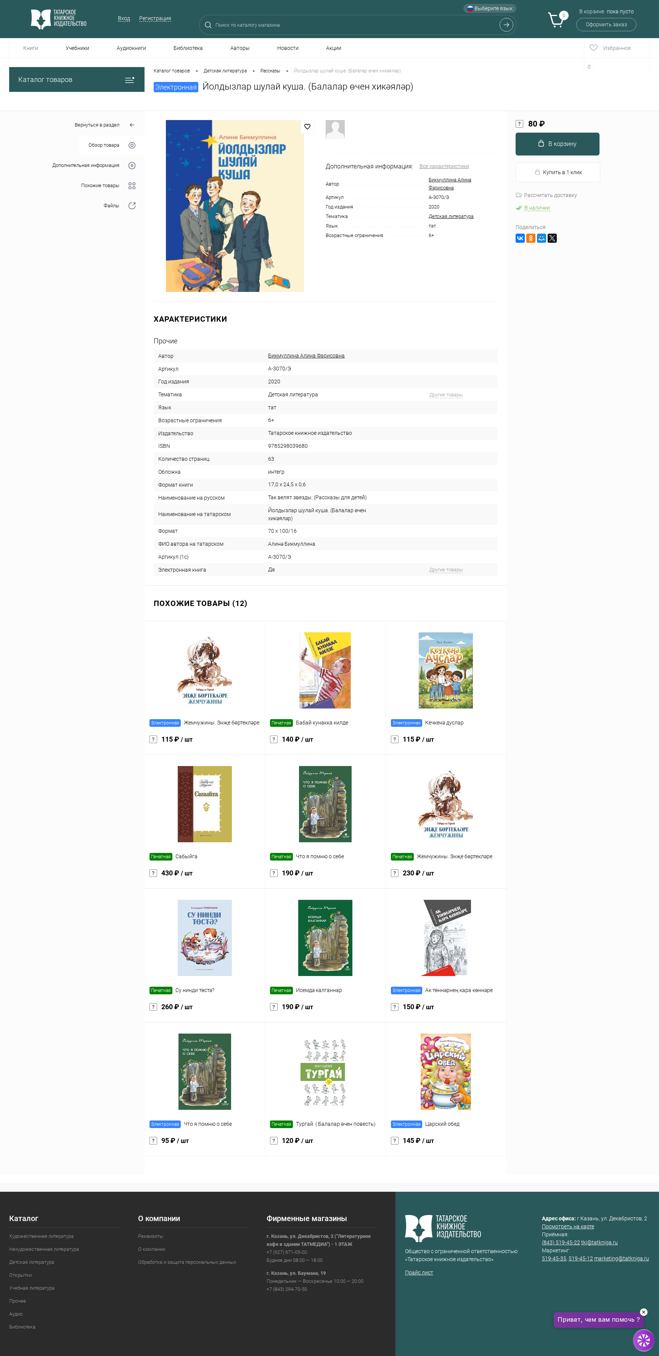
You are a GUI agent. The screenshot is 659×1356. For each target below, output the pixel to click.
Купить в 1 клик (562, 172)
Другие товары (446, 395)
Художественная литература (41, 1236)
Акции (333, 48)
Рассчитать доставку (550, 195)
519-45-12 (581, 1258)
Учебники (77, 48)
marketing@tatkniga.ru (621, 1258)
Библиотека (188, 48)
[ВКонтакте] (520, 238)
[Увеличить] (235, 206)
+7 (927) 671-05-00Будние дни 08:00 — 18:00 (319, 1248)
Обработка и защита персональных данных (187, 1262)
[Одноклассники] (530, 238)
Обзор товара (103, 145)
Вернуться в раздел (97, 125)
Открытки (20, 1275)
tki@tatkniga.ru (599, 1242)
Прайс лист (419, 1272)
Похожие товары (100, 186)
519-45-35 (554, 1258)
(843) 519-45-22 (561, 1242)
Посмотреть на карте (568, 1226)
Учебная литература (32, 1288)
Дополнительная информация (85, 165)
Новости (288, 48)
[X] (552, 238)
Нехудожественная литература (44, 1249)
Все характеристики (444, 166)
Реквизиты (150, 1236)
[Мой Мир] (541, 238)
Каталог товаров (45, 79)
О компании (151, 1249)
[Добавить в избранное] (307, 127)
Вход (124, 18)
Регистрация (155, 18)
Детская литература (451, 216)
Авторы (240, 48)
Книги (30, 48)
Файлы (111, 206)
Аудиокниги (131, 48)
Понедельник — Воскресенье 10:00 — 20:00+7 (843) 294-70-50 (315, 1281)
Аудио (16, 1314)
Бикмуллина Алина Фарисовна (306, 356)
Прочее (17, 1301)
